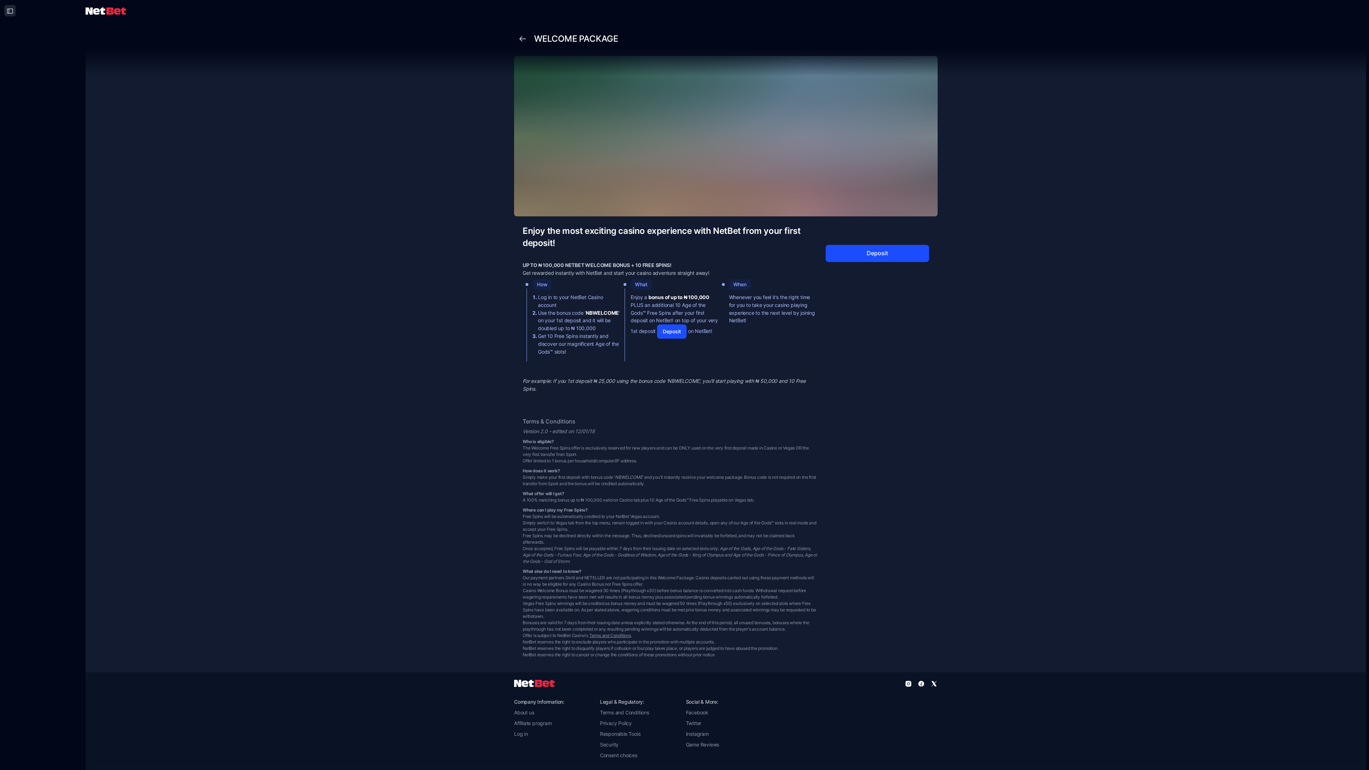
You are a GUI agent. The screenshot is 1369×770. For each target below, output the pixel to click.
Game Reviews (702, 744)
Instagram (697, 734)
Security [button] (609, 744)
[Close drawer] (10, 10)
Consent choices (618, 755)
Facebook (697, 712)
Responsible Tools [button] (620, 734)
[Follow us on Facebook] (921, 683)
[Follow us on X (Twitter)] (934, 683)
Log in (521, 734)
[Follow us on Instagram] (908, 683)
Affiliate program (533, 723)
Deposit (672, 331)
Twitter (694, 723)
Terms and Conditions (610, 635)
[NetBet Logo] (106, 10)
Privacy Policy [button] (616, 723)
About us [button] (524, 712)
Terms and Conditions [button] (624, 712)
